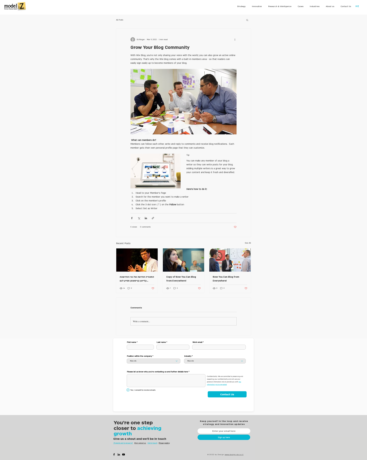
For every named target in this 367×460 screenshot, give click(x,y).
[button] (247, 20)
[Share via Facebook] (131, 218)
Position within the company (139, 356)
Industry (187, 356)
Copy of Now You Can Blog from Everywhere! (181, 278)
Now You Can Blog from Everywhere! (226, 278)
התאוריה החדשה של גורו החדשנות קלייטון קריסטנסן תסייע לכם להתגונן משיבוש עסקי (137, 279)
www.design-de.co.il (234, 455)
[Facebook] (114, 454)
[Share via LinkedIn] (146, 218)
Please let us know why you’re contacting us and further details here (157, 372)
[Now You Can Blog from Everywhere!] (230, 260)
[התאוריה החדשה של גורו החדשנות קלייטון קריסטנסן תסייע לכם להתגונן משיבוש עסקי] (137, 260)
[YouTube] (123, 454)
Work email (197, 342)
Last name (161, 342)
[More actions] (235, 39)
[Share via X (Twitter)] (138, 218)
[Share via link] (153, 218)
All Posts (119, 20)
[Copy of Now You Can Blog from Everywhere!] (183, 260)
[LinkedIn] (118, 454)
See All (248, 243)
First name (131, 342)
